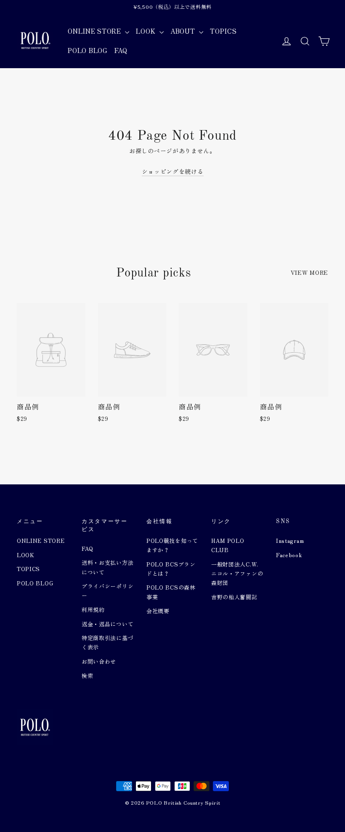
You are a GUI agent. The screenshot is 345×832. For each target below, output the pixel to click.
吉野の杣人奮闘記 (234, 597)
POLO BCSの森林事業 (171, 592)
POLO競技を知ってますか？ (172, 545)
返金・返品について (107, 624)
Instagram (290, 541)
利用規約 (93, 610)
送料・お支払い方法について (107, 567)
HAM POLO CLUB (227, 545)
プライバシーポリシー (107, 590)
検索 (87, 676)
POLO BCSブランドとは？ (171, 568)
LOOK (146, 31)
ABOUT (183, 31)
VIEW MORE (309, 272)
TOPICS (223, 31)
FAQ (120, 50)
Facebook (289, 555)
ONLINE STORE (95, 31)
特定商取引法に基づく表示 (107, 642)
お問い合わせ (99, 661)
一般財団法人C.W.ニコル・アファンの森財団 (237, 573)
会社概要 (158, 611)
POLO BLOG (87, 50)
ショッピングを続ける (173, 171)
